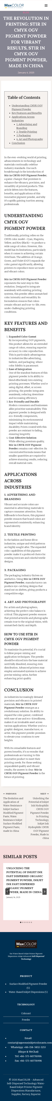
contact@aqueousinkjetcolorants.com (30, 1042)
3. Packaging (23, 135)
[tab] (20, 922)
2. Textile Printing (26, 131)
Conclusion (18, 143)
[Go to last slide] (7, 891)
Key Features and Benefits (27, 113)
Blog (26, 12)
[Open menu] (46, 5)
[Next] (44, 891)
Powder (26, 1019)
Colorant (26, 1013)
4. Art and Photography (29, 139)
